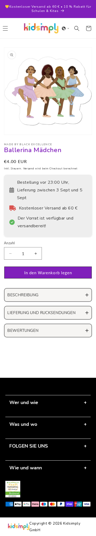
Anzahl (9, 243)
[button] (65, 28)
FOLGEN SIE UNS (28, 446)
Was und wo (23, 424)
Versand (28, 168)
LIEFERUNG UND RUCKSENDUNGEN (41, 312)
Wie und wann (25, 468)
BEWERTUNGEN (22, 330)
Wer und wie (23, 402)
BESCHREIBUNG (22, 295)
